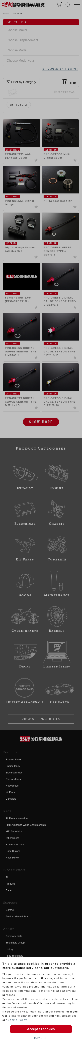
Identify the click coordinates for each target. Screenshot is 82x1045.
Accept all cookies (41, 1029)
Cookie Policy (17, 1020)
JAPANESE (41, 1038)
